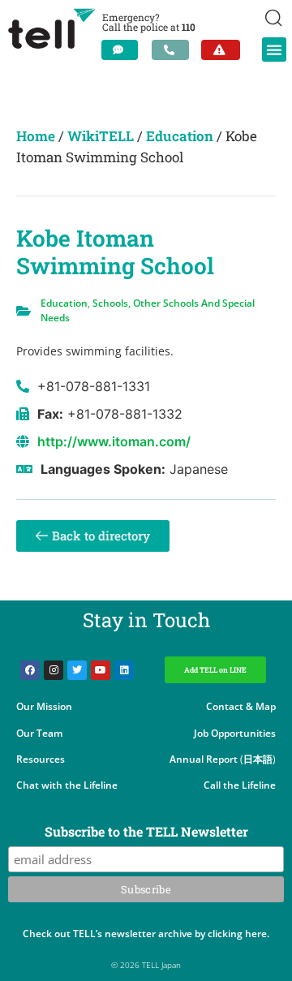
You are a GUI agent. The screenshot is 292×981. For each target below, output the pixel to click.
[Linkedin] (124, 670)
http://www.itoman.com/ (114, 441)
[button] (274, 49)
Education (179, 136)
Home (35, 136)
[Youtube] (100, 670)
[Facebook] (30, 670)
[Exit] (220, 50)
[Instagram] (53, 670)
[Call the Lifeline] (170, 50)
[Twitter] (77, 670)
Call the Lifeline (240, 785)
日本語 (258, 759)
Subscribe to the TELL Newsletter (146, 832)
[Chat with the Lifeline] (119, 50)
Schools (110, 303)
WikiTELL (100, 136)
